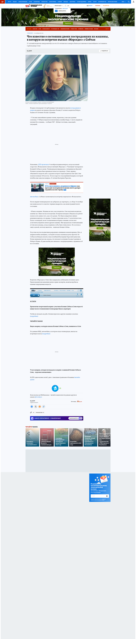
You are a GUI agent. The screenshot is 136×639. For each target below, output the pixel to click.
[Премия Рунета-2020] (47, 5)
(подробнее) (34, 316)
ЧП (33, 412)
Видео (15, 1)
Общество (44, 1)
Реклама (97, 5)
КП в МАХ (96, 28)
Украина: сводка (89, 28)
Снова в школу (46, 28)
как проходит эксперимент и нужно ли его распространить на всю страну (63, 188)
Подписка (106, 5)
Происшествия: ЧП (40, 412)
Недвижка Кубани (65, 28)
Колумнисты (102, 1)
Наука (89, 1)
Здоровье (72, 1)
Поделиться (105, 50)
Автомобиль (34, 197)
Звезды (65, 1)
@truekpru (38, 397)
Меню (2, 2)
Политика (37, 1)
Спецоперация (22, 1)
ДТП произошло (43, 164)
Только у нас (74, 28)
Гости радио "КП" (55, 28)
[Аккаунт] (133, 2)
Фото (9, 1)
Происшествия (112, 1)
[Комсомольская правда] (34, 5)
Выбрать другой (62, 10)
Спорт (95, 1)
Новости (35, 28)
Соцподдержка (81, 1)
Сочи (30, 1)
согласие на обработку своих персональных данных (98, 499)
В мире (60, 1)
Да (56, 10)
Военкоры (80, 28)
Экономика (52, 1)
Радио (90, 5)
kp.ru (80, 401)
